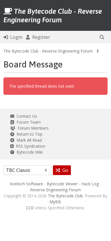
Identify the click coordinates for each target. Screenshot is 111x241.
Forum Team (27, 122)
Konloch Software (26, 183)
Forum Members (32, 128)
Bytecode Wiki (28, 152)
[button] (102, 37)
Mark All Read (28, 140)
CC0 (29, 207)
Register (40, 37)
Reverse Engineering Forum (55, 189)
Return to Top (28, 134)
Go (64, 170)
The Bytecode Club (65, 195)
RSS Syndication (29, 146)
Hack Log (90, 183)
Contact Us (25, 116)
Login (15, 37)
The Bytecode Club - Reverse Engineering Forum (48, 51)
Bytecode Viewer (62, 183)
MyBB (55, 201)
